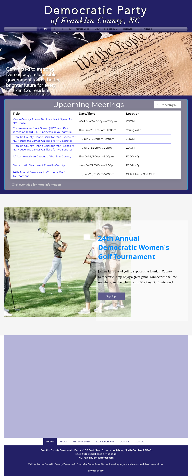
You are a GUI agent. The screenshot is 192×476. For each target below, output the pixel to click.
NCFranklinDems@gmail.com (96, 458)
